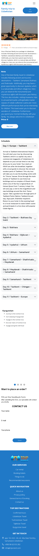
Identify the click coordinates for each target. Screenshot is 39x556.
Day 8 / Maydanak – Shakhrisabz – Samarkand (18, 270)
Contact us (19, 502)
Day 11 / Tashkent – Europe (15, 296)
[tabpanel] (19, 318)
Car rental (19, 469)
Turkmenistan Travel (19, 520)
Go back (30, 10)
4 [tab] (24, 385)
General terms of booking (19, 498)
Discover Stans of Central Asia (16, 323)
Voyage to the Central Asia (15, 320)
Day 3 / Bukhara (10, 227)
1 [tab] (15, 385)
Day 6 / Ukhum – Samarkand (16, 252)
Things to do (19, 476)
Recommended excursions (19, 480)
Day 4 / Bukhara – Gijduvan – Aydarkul (16, 236)
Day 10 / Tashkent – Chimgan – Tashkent (17, 288)
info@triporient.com (13, 548)
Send (19, 440)
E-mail (3, 420)
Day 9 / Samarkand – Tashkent (17, 279)
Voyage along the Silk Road (15, 326)
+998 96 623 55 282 (12, 544)
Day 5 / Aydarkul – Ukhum (15, 244)
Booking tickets (19, 473)
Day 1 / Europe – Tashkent (15, 145)
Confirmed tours (19, 512)
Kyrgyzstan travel (19, 527)
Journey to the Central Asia (15, 314)
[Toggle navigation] (34, 3)
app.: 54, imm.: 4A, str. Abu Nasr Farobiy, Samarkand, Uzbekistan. (20, 539)
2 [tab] (18, 385)
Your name (5, 411)
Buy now (10, 126)
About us (19, 491)
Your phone (5, 430)
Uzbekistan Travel (19, 516)
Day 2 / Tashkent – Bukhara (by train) (17, 219)
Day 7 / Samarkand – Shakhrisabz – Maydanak (18, 261)
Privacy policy (19, 494)
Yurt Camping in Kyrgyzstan (15, 317)
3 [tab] (21, 385)
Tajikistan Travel (19, 523)
